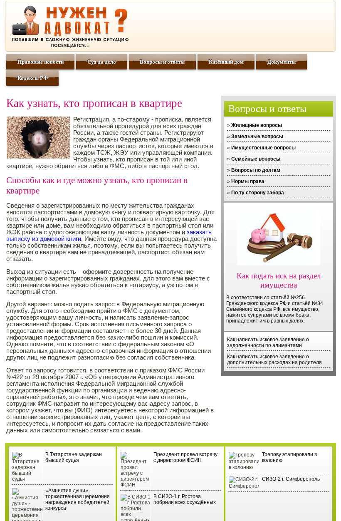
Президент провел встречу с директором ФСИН (185, 457)
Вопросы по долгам (255, 170)
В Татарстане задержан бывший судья (73, 457)
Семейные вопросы (255, 159)
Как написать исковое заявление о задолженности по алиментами (268, 342)
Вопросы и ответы (162, 62)
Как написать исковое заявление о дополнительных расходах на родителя (274, 359)
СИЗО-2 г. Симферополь (291, 479)
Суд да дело (101, 62)
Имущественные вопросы (263, 148)
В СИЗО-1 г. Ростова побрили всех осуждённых (184, 499)
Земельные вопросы (257, 136)
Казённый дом (226, 62)
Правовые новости (40, 62)
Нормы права (247, 181)
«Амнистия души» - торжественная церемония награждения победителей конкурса (77, 499)
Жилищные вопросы (256, 125)
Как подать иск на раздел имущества (279, 280)
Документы (281, 62)
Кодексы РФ (32, 78)
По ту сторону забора (257, 193)
